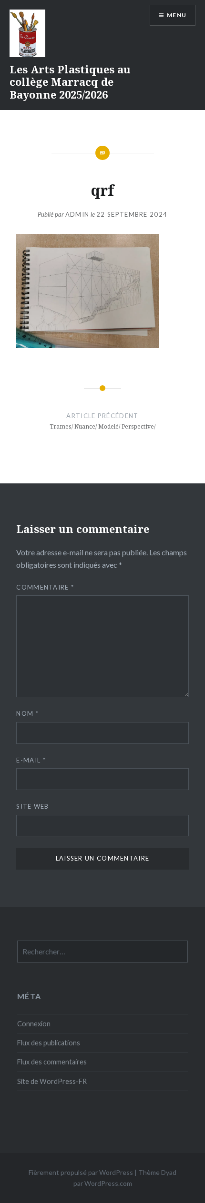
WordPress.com (108, 1183)
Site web (32, 806)
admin (77, 214)
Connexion (34, 1024)
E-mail (30, 760)
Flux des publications (48, 1043)
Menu (176, 15)
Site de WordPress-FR (52, 1081)
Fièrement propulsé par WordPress (81, 1172)
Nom (27, 713)
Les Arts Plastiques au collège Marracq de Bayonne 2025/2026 (70, 81)
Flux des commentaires (52, 1062)
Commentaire (45, 587)
